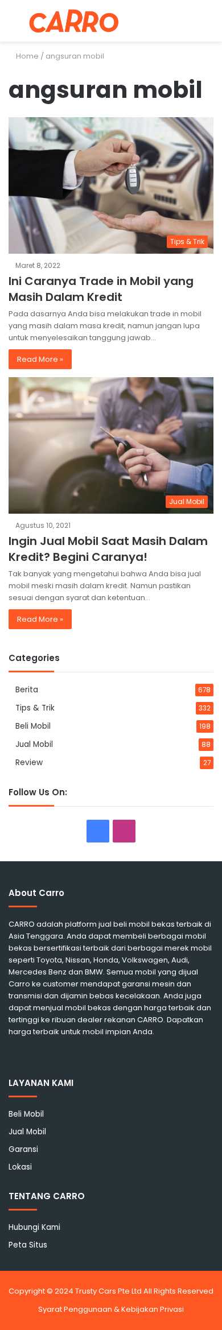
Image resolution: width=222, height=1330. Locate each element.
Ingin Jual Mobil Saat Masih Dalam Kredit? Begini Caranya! (108, 549)
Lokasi (20, 1167)
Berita (26, 689)
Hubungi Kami (34, 1227)
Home (26, 56)
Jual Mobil (34, 744)
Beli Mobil (33, 726)
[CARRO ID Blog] (74, 21)
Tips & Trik (35, 708)
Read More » (40, 359)
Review (29, 762)
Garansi (23, 1149)
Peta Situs (28, 1245)
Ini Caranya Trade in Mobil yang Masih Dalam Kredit (101, 289)
